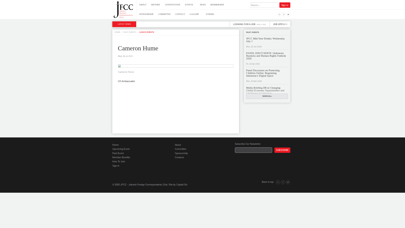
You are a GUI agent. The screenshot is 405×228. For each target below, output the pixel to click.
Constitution (172, 5)
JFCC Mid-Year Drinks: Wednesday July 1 (265, 40)
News (203, 5)
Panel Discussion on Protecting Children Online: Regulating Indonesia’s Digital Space (263, 73)
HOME (117, 32)
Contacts (179, 157)
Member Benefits (121, 157)
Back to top (268, 181)
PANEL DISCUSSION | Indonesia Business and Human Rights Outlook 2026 (266, 56)
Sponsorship (146, 14)
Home (115, 144)
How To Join (118, 161)
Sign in (284, 5)
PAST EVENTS (129, 32)
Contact (180, 14)
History (155, 5)
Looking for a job (245, 24)
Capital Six (181, 184)
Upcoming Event (121, 149)
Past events (252, 32)
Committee (164, 14)
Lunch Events (146, 32)
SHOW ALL (267, 96)
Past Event (118, 153)
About (142, 5)
